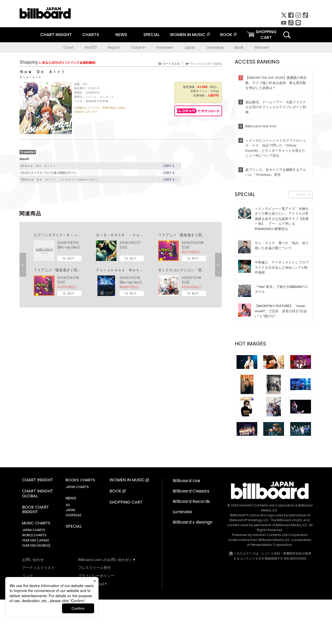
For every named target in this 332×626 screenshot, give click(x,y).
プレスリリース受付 (94, 568)
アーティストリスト (38, 568)
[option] (120, 265)
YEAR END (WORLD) (36, 545)
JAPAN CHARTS (33, 530)
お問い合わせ (33, 560)
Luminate (182, 512)
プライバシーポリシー (96, 576)
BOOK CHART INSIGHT (35, 510)
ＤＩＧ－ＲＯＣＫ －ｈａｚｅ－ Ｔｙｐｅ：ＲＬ (137, 235)
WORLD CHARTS (34, 535)
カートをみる (171, 63)
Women (261, 47)
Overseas (215, 47)
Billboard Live (186, 481)
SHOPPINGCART (266, 34)
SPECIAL (151, 35)
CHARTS (90, 35)
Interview (165, 47)
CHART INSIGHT (56, 35)
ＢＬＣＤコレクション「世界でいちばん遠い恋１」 (200, 270)
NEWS (121, 35)
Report (114, 47)
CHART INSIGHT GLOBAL (37, 494)
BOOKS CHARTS (80, 480)
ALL (68, 505)
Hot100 (91, 47)
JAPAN (70, 510)
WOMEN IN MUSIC (187, 35)
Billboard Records (191, 501)
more (300, 194)
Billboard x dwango (193, 522)
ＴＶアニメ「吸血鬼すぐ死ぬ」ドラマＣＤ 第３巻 (200, 235)
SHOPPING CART (126, 502)
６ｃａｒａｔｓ (30, 77)
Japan (189, 47)
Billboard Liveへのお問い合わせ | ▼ (107, 560)
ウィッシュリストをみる (206, 63)
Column (138, 47)
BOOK (226, 35)
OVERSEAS (73, 515)
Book (239, 47)
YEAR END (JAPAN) (35, 540)
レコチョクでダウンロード (198, 111)
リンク (27, 576)
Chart (68, 47)
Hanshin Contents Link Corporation (266, 505)
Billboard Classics (191, 491)
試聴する (169, 166)
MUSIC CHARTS (36, 523)
